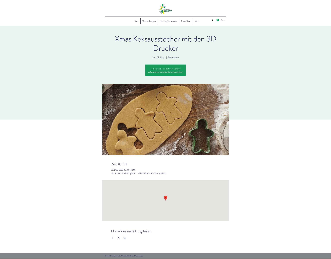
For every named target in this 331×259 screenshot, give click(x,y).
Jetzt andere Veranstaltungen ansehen (165, 72)
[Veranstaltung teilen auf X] (118, 238)
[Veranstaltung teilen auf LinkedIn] (125, 238)
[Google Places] (212, 20)
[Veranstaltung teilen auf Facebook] (112, 238)
